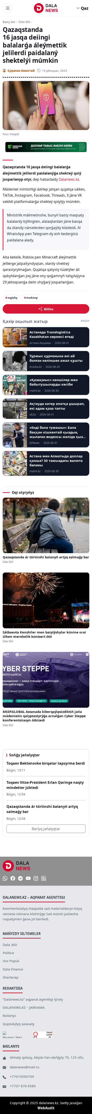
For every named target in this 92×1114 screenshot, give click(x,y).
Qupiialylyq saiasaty (18, 1024)
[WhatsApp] (5, 878)
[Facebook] (12, 878)
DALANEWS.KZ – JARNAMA (24, 1007)
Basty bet (9, 22)
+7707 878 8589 (23, 1086)
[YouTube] (28, 878)
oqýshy (12, 298)
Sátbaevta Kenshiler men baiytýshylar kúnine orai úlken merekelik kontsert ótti (44, 634)
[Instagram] (35, 878)
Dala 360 (24, 22)
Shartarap (10, 977)
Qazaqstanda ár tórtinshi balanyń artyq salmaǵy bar (46, 557)
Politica (8, 952)
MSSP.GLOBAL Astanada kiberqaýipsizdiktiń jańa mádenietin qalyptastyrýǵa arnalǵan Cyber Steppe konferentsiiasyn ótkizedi (44, 716)
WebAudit (46, 1108)
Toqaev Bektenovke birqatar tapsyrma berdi (45, 763)
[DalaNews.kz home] (46, 8)
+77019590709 (22, 1076)
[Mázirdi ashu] (8, 8)
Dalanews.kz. (69, 179)
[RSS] (43, 878)
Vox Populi (11, 961)
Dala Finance (13, 969)
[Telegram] (20, 878)
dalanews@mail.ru (24, 1067)
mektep (32, 298)
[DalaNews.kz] (16, 865)
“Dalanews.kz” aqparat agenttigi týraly (33, 999)
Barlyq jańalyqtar (46, 828)
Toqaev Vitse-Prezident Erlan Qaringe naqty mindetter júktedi (45, 785)
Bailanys (9, 1015)
